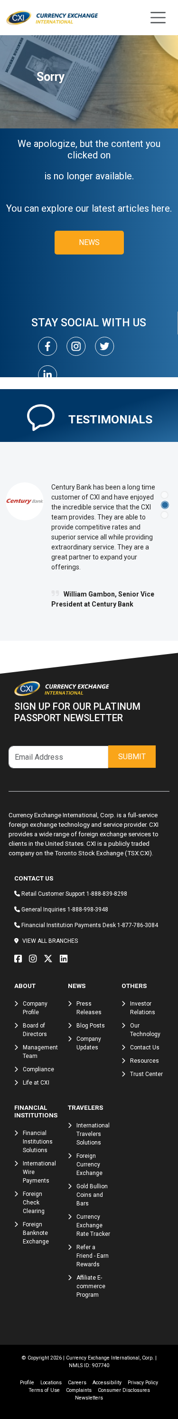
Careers (77, 1383)
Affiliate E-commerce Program (90, 1286)
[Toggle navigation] (158, 18)
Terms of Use (44, 1390)
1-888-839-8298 (106, 894)
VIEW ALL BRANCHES (50, 941)
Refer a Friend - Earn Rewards (92, 1256)
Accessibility (107, 1383)
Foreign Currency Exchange (89, 1164)
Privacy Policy (143, 1383)
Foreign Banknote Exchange (36, 1233)
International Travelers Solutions (93, 1134)
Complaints (79, 1390)
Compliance (38, 1069)
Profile (27, 1383)
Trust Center (146, 1074)
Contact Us (144, 1047)
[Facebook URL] (20, 959)
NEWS (89, 242)
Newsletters (89, 1398)
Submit (132, 756)
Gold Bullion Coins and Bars (92, 1195)
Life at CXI (36, 1082)
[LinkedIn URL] (66, 959)
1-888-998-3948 (87, 909)
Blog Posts (90, 1025)
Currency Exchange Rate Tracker (93, 1225)
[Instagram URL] (35, 959)
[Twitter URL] (50, 959)
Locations (51, 1383)
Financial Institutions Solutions (38, 1142)
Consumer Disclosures (124, 1390)
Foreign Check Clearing (34, 1202)
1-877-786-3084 (137, 925)
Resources (144, 1060)
